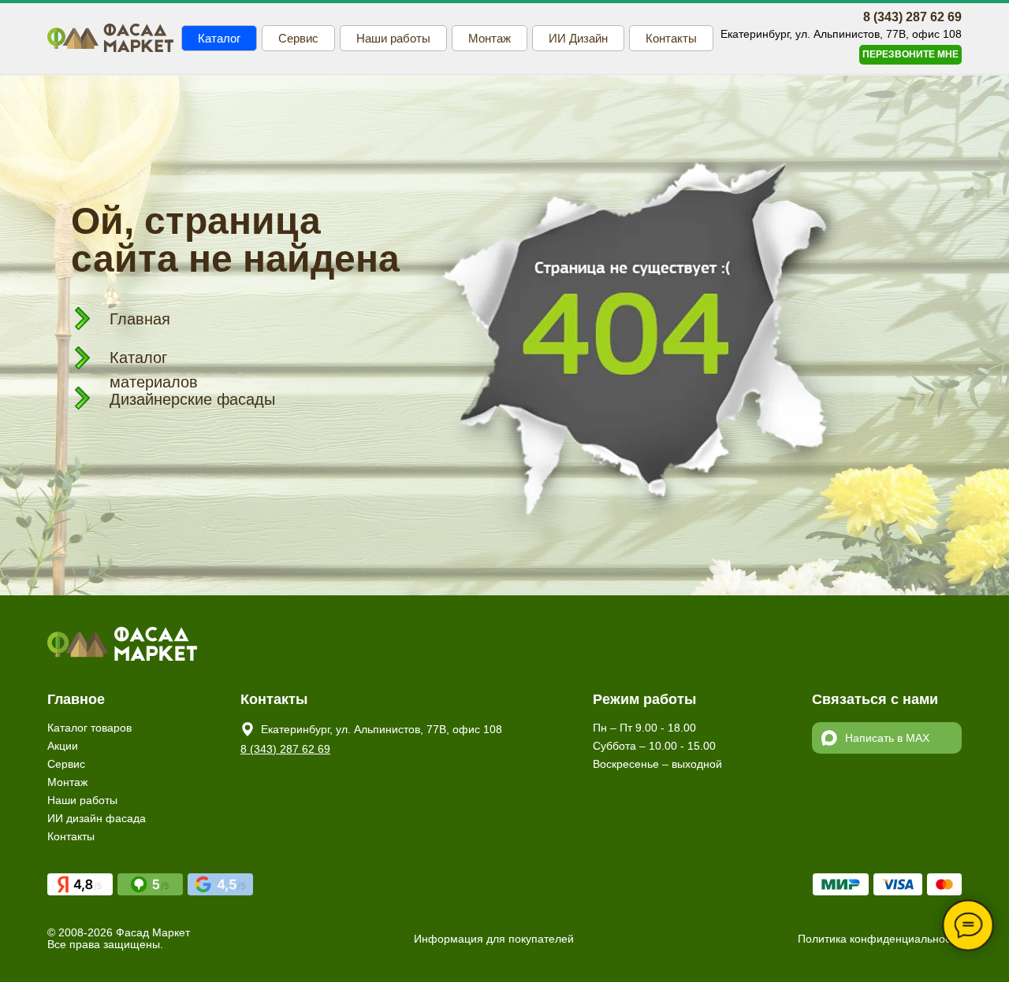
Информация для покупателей (494, 938)
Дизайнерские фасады (192, 399)
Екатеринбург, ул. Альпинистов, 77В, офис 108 (381, 729)
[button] (910, 55)
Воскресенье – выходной (657, 764)
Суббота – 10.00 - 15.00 (654, 745)
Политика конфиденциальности (880, 938)
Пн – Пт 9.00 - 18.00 (644, 727)
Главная (140, 319)
